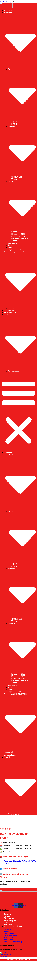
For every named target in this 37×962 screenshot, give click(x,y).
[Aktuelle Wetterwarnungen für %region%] (18, 954)
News (10, 247)
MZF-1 (14, 124)
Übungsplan (13, 243)
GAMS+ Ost (16, 177)
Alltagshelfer (9, 922)
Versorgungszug (18, 179)
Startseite (8, 10)
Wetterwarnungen (15, 371)
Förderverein (9, 310)
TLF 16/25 (26, 861)
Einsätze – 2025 (18, 234)
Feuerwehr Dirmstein (12, 861)
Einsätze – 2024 (18, 236)
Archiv (14, 241)
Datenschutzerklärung (13, 926)
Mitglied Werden (14, 249)
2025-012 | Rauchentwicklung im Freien (14, 833)
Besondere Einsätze (19, 238)
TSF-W (14, 122)
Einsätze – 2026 (18, 232)
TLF (13, 120)
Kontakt (11, 245)
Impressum (8, 924)
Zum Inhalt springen (6, 2)
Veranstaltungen (10, 312)
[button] (18, 412)
